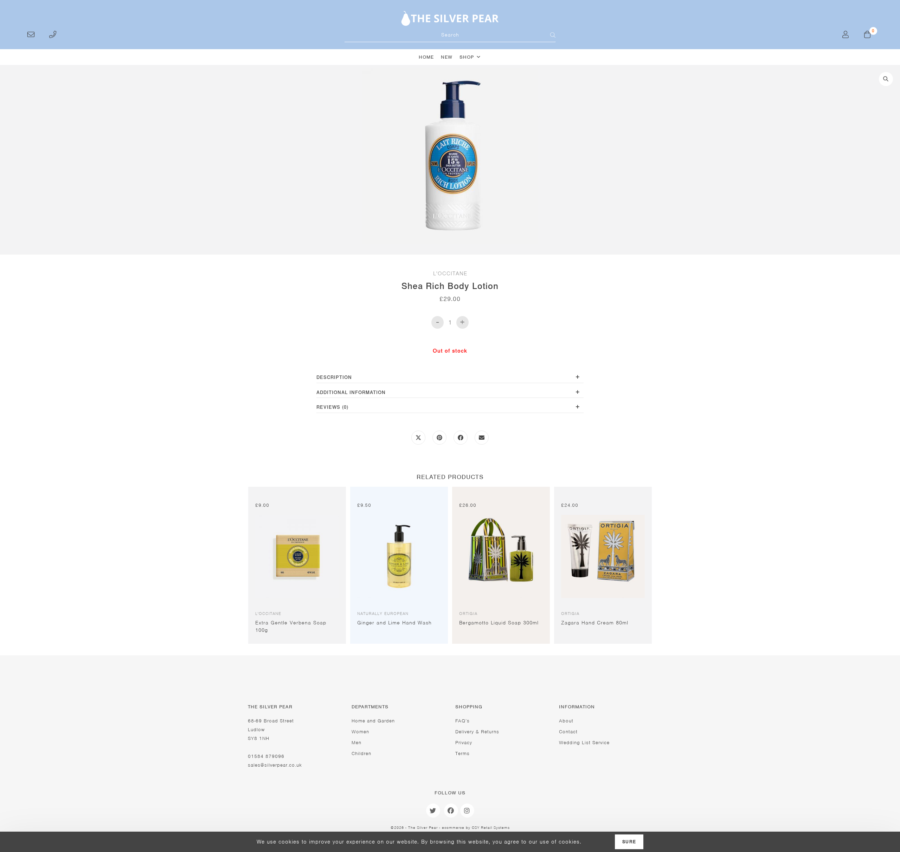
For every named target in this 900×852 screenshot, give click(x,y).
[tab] (450, 378)
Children (361, 753)
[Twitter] (433, 811)
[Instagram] (467, 811)
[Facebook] (451, 811)
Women (360, 732)
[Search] (548, 35)
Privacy (463, 743)
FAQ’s (462, 721)
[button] (886, 79)
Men (356, 743)
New (446, 57)
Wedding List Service (584, 743)
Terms (462, 753)
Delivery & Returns (477, 732)
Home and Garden (373, 721)
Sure (629, 841)
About (566, 721)
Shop (466, 57)
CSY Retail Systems (491, 827)
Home (426, 57)
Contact (568, 732)
